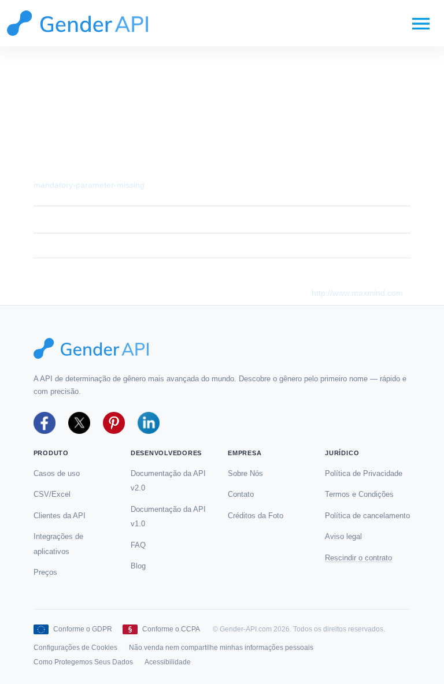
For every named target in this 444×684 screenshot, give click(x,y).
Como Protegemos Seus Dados (83, 662)
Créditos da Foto (255, 515)
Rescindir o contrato (358, 557)
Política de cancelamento (367, 515)
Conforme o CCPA (171, 629)
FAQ (138, 545)
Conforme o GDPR (82, 629)
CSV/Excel (52, 494)
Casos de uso (57, 473)
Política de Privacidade (363, 473)
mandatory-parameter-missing (89, 184)
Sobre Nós (245, 473)
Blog (138, 566)
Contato (241, 494)
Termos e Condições (359, 494)
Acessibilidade (168, 662)
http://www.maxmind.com (357, 293)
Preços (45, 572)
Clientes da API (60, 515)
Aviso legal (343, 536)
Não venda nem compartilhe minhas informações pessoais (221, 648)
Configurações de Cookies (75, 648)
